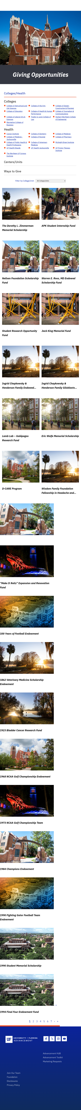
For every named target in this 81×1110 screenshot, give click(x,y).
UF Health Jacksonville (40, 148)
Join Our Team (13, 1072)
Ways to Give (12, 171)
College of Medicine (63, 134)
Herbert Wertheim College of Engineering (65, 118)
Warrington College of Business (15, 123)
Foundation (12, 1077)
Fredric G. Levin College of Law (41, 118)
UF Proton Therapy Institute (62, 149)
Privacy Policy (13, 1085)
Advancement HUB (52, 1053)
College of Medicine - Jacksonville (15, 138)
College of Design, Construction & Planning (64, 107)
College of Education (14, 111)
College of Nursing (38, 137)
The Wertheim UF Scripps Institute (16, 154)
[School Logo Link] (21, 1039)
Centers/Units (13, 162)
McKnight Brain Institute (64, 142)
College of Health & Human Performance (41, 112)
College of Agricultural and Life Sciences (17, 107)
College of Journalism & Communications (64, 112)
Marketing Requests (52, 1061)
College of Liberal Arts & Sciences (16, 118)
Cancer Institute (13, 134)
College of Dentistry (38, 134)
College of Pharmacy (63, 137)
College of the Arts (38, 106)
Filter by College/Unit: (24, 181)
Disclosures (12, 1081)
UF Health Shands (13, 148)
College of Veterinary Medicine (39, 143)
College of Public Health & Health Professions (17, 143)
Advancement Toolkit (53, 1057)
